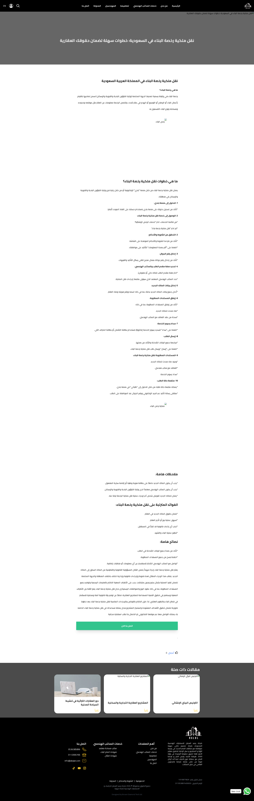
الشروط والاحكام (126, 780)
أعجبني (171, 652)
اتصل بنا (85, 6)
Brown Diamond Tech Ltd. (132, 794)
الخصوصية (140, 780)
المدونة (97, 6)
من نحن (164, 6)
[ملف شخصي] (248, 6)
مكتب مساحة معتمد (108, 748)
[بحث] (18, 5)
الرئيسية (176, 6)
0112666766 (74, 755)
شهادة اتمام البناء (109, 752)
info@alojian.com (72, 760)
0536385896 (74, 749)
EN (4, 6)
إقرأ (196, 710)
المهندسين (110, 6)
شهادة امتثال (111, 756)
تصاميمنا (124, 6)
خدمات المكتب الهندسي (144, 6)
